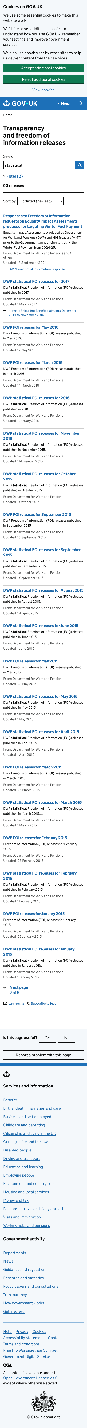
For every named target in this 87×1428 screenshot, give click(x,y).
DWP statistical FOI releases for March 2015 (42, 802)
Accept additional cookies (43, 67)
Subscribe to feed (43, 1003)
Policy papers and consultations (30, 1286)
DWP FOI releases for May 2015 (30, 661)
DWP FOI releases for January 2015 (34, 913)
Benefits (10, 1100)
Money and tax (16, 1200)
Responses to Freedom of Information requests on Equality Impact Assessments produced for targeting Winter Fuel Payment (42, 221)
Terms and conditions (21, 1344)
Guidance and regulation (24, 1269)
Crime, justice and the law (25, 1141)
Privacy (22, 1331)
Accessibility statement (23, 1337)
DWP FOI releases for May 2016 (30, 327)
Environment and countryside (28, 1183)
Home (7, 115)
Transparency (15, 1294)
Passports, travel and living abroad (33, 1208)
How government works (23, 1303)
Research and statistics (23, 1278)
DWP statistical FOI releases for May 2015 (40, 696)
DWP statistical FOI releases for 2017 (36, 281)
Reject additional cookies (43, 79)
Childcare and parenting (24, 1125)
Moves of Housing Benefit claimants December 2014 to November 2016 (42, 313)
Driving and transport (21, 1158)
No (69, 1037)
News (8, 1261)
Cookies (39, 1331)
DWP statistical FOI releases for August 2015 (43, 590)
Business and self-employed (27, 1116)
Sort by (9, 201)
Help (7, 1331)
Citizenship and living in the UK (29, 1133)
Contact (55, 1337)
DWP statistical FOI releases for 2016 (36, 398)
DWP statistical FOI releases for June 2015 (41, 625)
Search (30, 156)
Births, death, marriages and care (32, 1108)
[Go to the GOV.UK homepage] (20, 103)
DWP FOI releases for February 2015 (35, 837)
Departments (14, 1252)
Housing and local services (26, 1192)
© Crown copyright (43, 1417)
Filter (14, 176)
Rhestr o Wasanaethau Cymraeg (30, 1350)
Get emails (16, 1003)
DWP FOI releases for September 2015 (37, 514)
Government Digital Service (26, 1356)
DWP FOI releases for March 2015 (33, 767)
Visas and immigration (22, 1217)
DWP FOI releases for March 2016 (33, 362)
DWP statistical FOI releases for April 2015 (41, 731)
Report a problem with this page (43, 1055)
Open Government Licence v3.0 (30, 1377)
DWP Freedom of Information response (36, 269)
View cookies (43, 90)
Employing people (18, 1175)
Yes (50, 1037)
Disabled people (17, 1150)
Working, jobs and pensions (26, 1225)
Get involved (14, 1311)
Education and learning (23, 1166)
